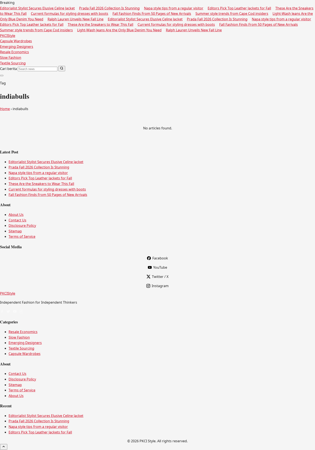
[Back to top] (3, 447)
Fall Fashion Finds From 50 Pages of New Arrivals (151, 13)
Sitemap (15, 231)
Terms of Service (22, 236)
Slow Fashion (10, 57)
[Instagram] (21, 312)
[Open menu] (1, 75)
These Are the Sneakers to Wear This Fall (100, 24)
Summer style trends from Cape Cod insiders (231, 13)
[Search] (61, 68)
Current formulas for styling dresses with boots (69, 13)
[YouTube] (15, 312)
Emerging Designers (16, 46)
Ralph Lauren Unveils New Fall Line (76, 19)
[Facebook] (2, 312)
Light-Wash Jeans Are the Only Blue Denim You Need (119, 30)
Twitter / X (160, 276)
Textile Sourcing (13, 63)
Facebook (160, 258)
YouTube (160, 267)
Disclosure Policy (22, 225)
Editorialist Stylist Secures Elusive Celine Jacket (37, 8)
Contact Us (17, 220)
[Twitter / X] (8, 312)
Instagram (160, 285)
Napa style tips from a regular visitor (173, 8)
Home (5, 108)
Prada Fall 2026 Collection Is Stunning (109, 8)
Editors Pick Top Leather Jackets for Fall (239, 8)
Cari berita (8, 68)
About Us (16, 214)
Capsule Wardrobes (16, 41)
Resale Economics (14, 52)
